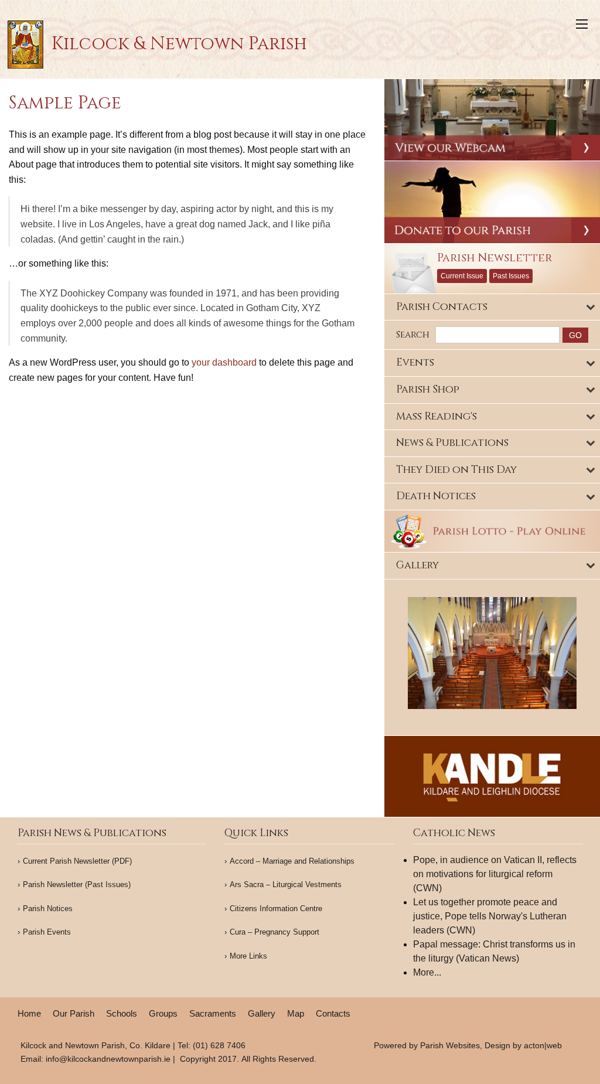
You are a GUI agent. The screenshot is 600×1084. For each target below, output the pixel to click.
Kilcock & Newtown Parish (177, 44)
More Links (248, 956)
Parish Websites (450, 1045)
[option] (492, 653)
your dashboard (224, 362)
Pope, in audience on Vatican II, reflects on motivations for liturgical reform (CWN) (495, 874)
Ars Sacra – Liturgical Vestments (286, 884)
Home (29, 1013)
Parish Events (47, 932)
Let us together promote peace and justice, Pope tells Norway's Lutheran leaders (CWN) (490, 916)
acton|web (543, 1045)
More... (427, 972)
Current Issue (462, 276)
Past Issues (511, 276)
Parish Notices (48, 908)
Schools (121, 1013)
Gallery (261, 1013)
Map (295, 1013)
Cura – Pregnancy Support (274, 932)
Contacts (333, 1013)
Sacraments (212, 1013)
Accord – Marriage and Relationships (292, 861)
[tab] (492, 307)
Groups (163, 1013)
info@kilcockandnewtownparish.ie (108, 1058)
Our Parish (73, 1013)
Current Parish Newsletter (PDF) (77, 861)
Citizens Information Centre (276, 908)
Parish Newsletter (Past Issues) (77, 884)
